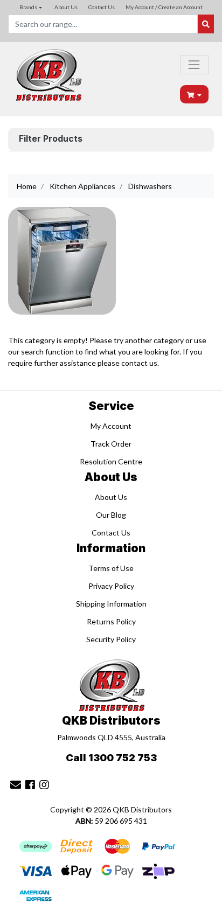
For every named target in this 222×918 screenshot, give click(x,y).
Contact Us (101, 7)
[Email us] (15, 784)
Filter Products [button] (50, 139)
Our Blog (111, 514)
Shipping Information (111, 603)
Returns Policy (111, 621)
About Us (66, 7)
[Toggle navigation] (194, 64)
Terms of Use (111, 568)
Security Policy (111, 639)
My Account (111, 425)
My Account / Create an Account (164, 7)
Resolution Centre (111, 461)
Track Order (111, 443)
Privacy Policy (111, 585)
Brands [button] (28, 7)
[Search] (206, 24)
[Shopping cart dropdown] (194, 94)
